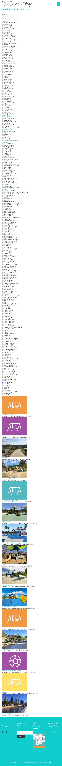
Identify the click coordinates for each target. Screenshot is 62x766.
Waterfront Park (7, 713)
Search (21, 736)
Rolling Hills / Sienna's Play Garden (12, 649)
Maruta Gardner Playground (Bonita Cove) (14, 543)
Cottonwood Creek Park (9, 479)
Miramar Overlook (7, 585)
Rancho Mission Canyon (9, 606)
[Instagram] (6, 732)
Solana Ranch (6, 692)
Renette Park (6, 628)
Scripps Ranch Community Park (11, 671)
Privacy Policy (52, 732)
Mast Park (5, 564)
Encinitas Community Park (10, 500)
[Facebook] (3, 732)
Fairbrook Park (6, 522)
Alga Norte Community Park (10, 415)
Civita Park (5, 457)
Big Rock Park (6, 436)
